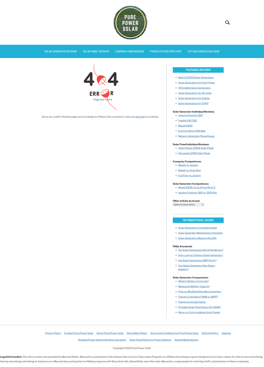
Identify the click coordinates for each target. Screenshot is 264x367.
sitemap (226, 333)
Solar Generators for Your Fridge (196, 82)
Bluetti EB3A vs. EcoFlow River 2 (196, 187)
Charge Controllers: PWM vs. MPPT (198, 296)
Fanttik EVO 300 (187, 120)
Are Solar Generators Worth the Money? (200, 250)
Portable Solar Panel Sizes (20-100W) (199, 307)
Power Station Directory (166, 51)
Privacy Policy (53, 333)
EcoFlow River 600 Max (192, 131)
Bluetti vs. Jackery (188, 165)
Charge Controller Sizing (192, 302)
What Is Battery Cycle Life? (193, 281)
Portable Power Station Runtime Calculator (102, 339)
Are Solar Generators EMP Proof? (197, 260)
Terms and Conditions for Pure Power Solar (174, 333)
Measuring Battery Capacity (194, 286)
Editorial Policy (210, 333)
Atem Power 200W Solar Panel (196, 148)
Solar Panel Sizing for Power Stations (150, 339)
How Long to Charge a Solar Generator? (200, 255)
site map (140, 116)
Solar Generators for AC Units (194, 93)
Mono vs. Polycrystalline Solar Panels (199, 312)
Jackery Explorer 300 (190, 115)
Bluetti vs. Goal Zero (189, 170)
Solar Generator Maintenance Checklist (200, 233)
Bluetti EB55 (185, 125)
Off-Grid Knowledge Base (204, 51)
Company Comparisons (129, 51)
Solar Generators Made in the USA (197, 238)
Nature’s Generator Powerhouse (196, 136)
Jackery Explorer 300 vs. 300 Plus (197, 192)
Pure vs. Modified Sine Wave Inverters (199, 291)
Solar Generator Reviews (60, 51)
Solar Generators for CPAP (193, 103)
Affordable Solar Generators (194, 87)
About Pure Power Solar (110, 333)
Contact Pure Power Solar (78, 333)
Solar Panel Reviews (96, 51)
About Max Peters (137, 333)
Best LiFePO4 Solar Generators (196, 77)
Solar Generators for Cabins (194, 98)
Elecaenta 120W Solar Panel (194, 153)
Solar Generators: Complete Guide (197, 227)
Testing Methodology (186, 339)
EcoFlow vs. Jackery (189, 175)
